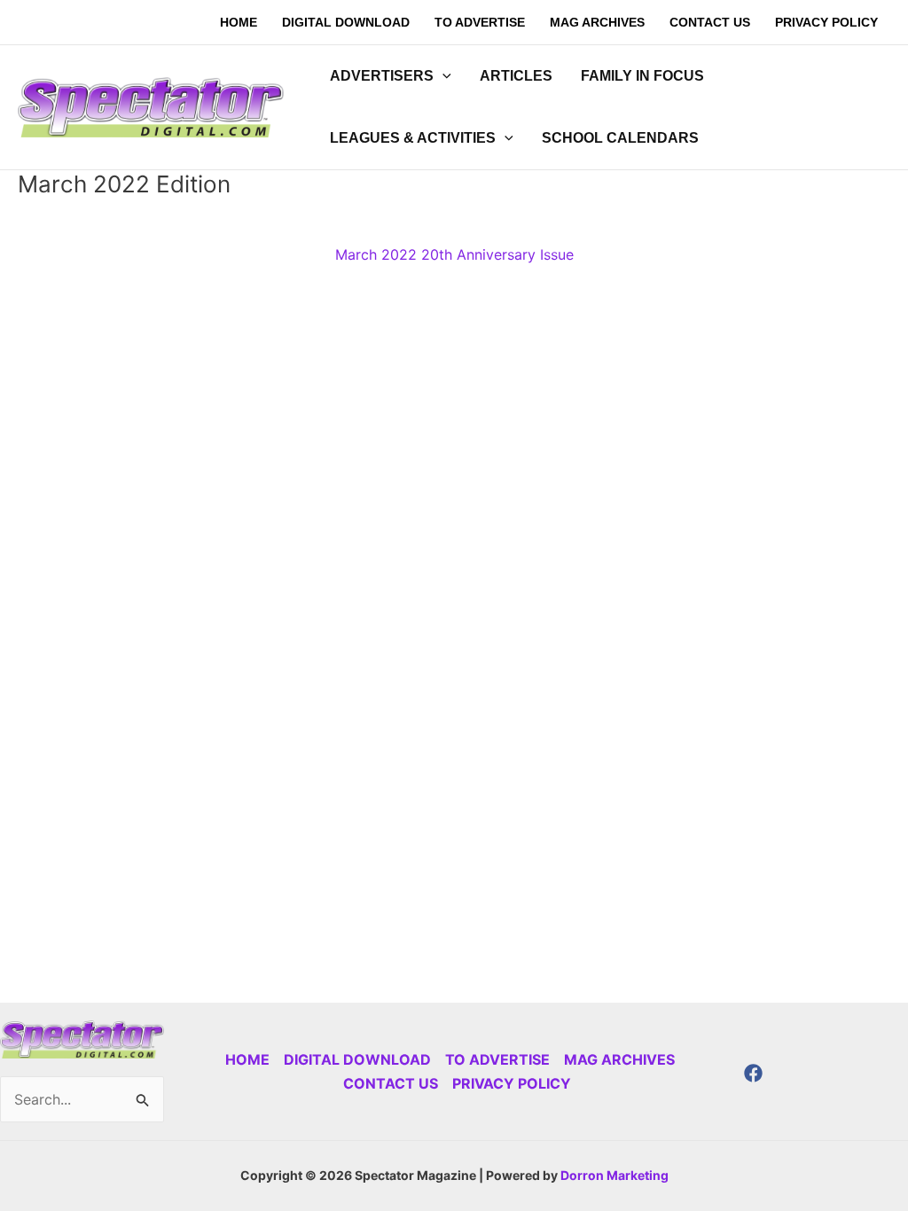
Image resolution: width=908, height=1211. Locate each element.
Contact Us (390, 1083)
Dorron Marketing (614, 1175)
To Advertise (497, 1059)
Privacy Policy (511, 1083)
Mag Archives (619, 1059)
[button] (442, 76)
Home (247, 1059)
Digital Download (357, 1059)
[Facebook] (753, 1073)
